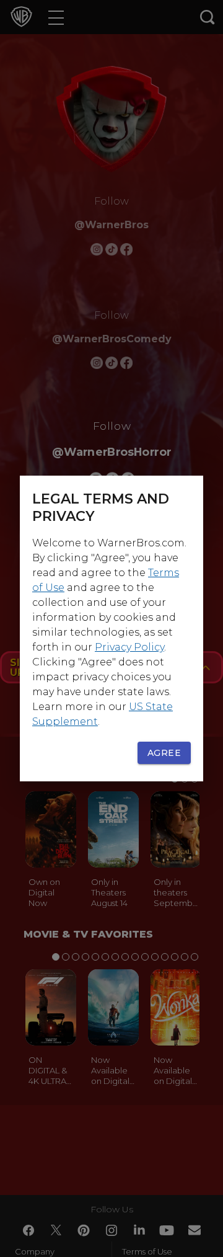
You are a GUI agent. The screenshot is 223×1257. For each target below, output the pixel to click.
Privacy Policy (129, 647)
